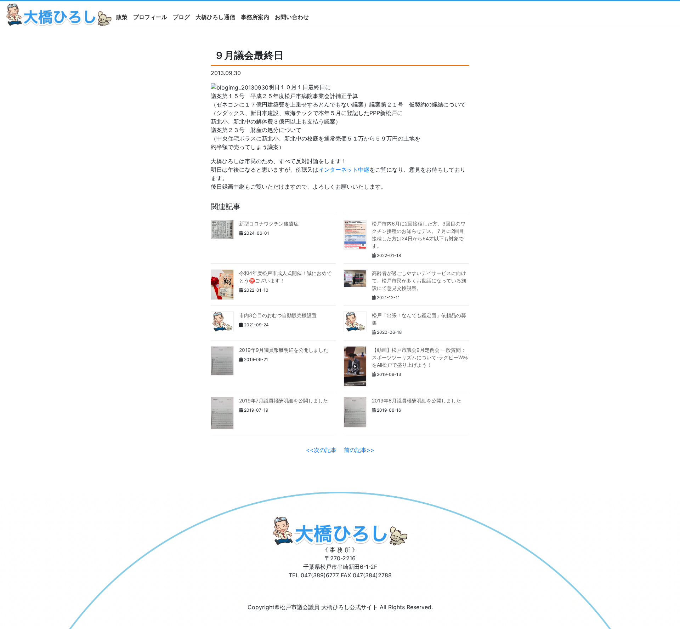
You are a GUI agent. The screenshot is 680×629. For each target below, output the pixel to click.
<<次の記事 (321, 449)
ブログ (181, 17)
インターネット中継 (343, 169)
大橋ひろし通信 (215, 17)
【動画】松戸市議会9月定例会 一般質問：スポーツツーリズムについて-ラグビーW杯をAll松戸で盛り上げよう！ (420, 357)
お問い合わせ (292, 17)
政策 (122, 17)
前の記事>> (359, 449)
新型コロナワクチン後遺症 (269, 224)
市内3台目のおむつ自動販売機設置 (278, 315)
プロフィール (150, 17)
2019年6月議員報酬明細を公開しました (416, 401)
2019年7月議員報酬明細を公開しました (283, 401)
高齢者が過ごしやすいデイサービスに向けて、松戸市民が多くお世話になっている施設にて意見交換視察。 (419, 280)
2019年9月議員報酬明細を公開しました (283, 350)
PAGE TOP (659, 603)
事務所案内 (255, 17)
